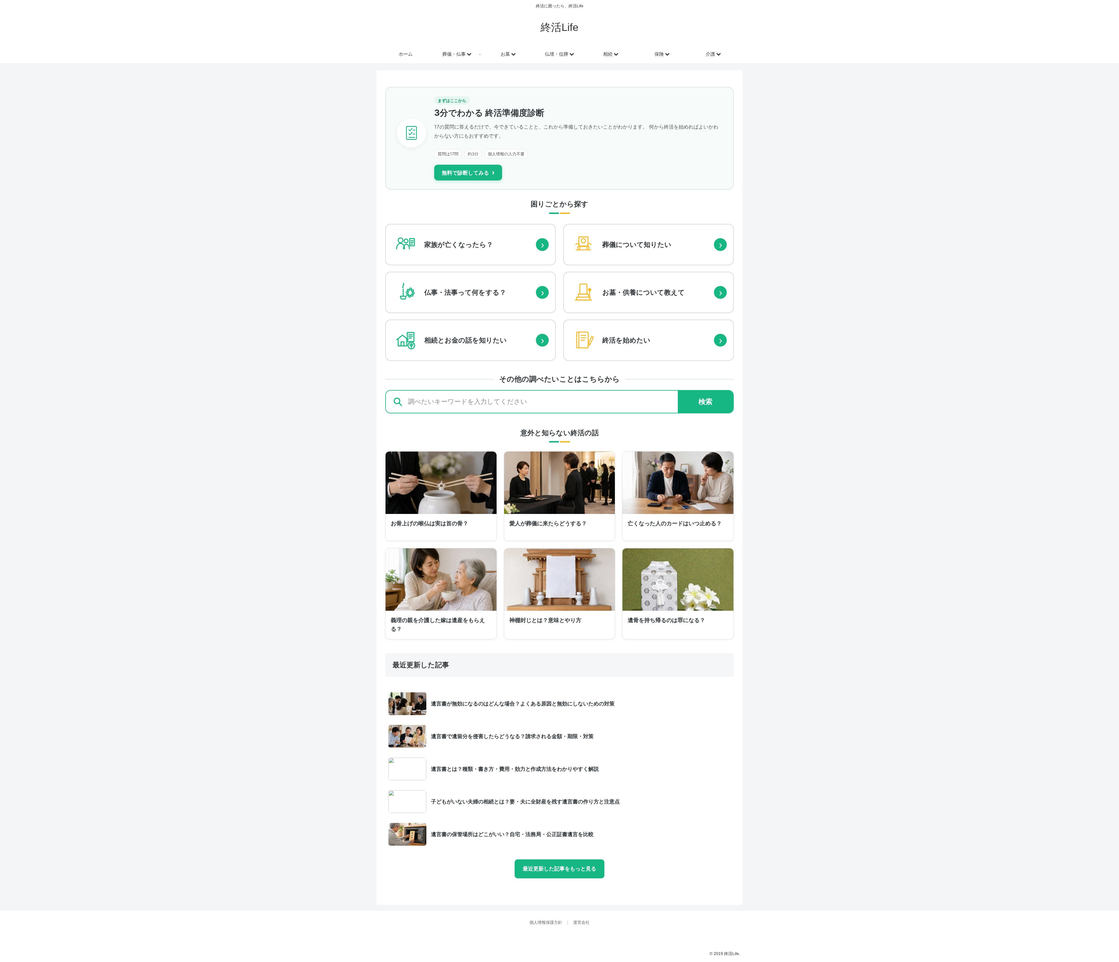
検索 (705, 401)
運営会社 (581, 922)
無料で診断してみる (468, 172)
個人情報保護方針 (546, 922)
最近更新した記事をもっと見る (559, 869)
